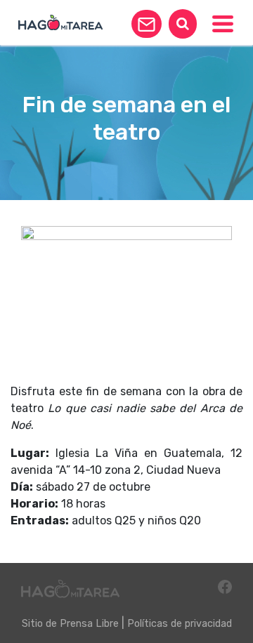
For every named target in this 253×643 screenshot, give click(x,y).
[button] (146, 24)
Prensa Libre (89, 624)
